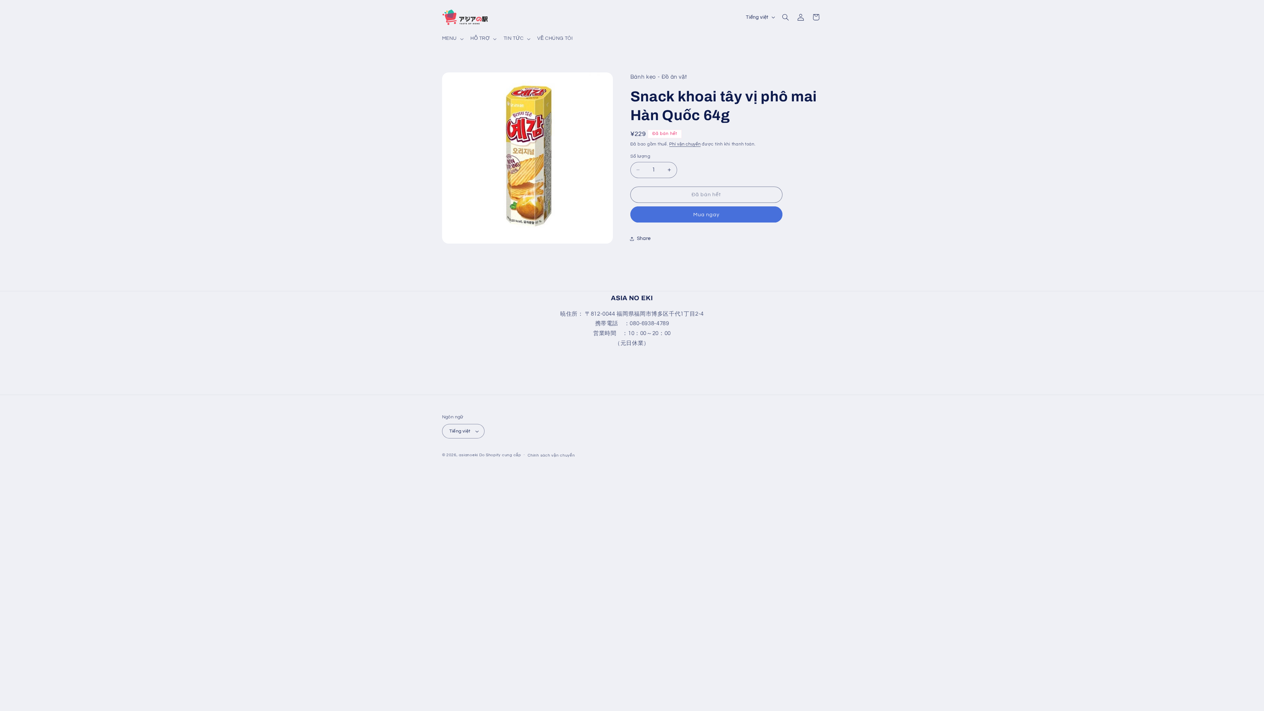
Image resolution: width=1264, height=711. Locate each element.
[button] (452, 39)
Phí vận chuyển (684, 144)
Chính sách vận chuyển (551, 455)
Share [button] (644, 238)
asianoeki (468, 455)
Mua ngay (706, 214)
